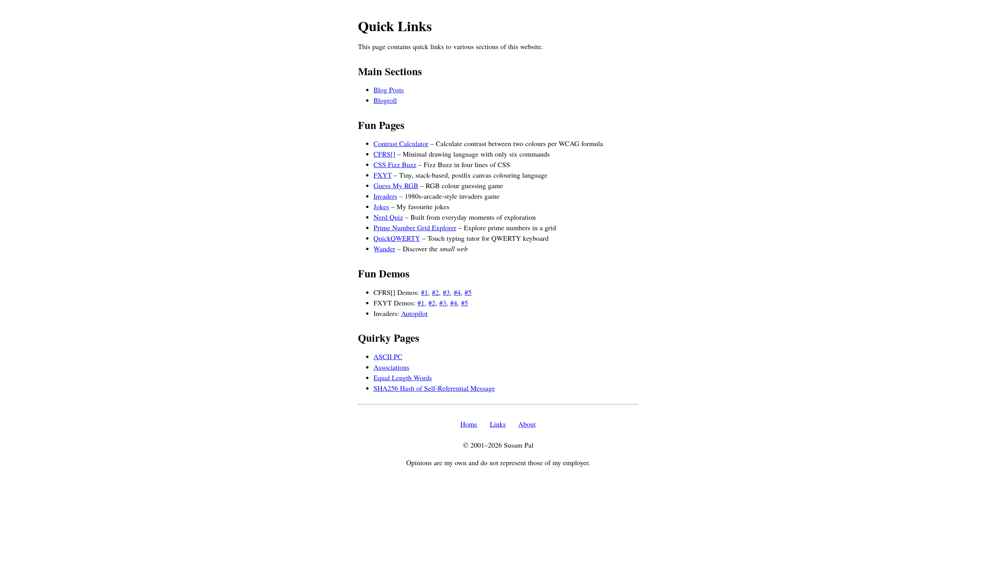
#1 (424, 292)
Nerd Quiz (388, 217)
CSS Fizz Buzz (395, 164)
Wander (384, 248)
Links (498, 424)
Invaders (385, 196)
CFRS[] (384, 154)
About (527, 424)
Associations (391, 367)
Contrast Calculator (401, 143)
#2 (435, 292)
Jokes (381, 206)
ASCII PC (388, 356)
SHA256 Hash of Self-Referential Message (434, 388)
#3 (446, 292)
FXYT (383, 175)
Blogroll (385, 100)
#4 (457, 292)
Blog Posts (389, 89)
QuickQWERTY (397, 238)
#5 (468, 292)
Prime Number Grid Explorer (415, 227)
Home (468, 424)
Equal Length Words (403, 377)
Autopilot (414, 313)
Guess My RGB (396, 185)
